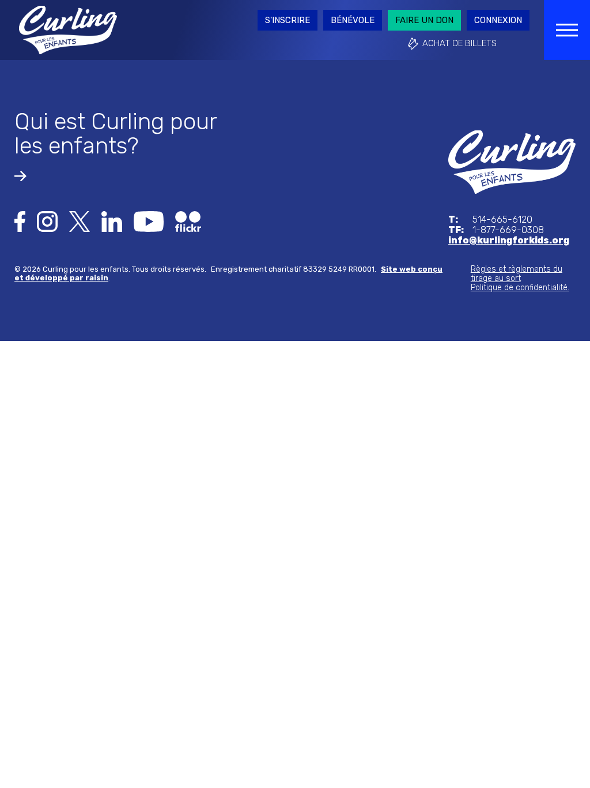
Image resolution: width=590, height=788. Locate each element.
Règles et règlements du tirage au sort (516, 273)
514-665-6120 (490, 220)
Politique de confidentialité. (520, 287)
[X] (79, 220)
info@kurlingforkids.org (508, 240)
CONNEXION (498, 20)
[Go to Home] (512, 161)
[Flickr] (188, 220)
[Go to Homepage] (68, 29)
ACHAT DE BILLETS (459, 43)
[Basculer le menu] (567, 30)
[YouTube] (149, 220)
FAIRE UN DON (424, 20)
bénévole (353, 20)
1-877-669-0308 (496, 230)
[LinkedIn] (111, 220)
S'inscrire (287, 20)
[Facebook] (19, 220)
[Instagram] (47, 220)
